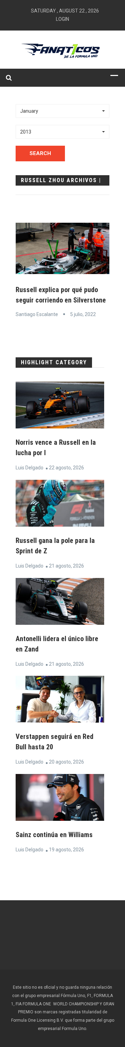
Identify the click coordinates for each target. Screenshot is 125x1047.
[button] (62, 111)
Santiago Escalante (37, 314)
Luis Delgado (29, 467)
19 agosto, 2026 (66, 849)
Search (40, 153)
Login (62, 19)
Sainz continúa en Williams (54, 835)
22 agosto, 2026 (66, 467)
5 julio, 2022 (83, 314)
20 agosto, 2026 (66, 762)
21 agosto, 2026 (66, 566)
